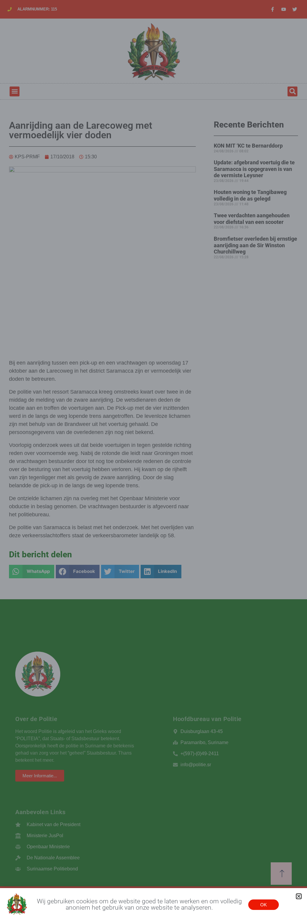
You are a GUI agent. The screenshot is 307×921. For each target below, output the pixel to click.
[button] (299, 896)
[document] (153, 460)
